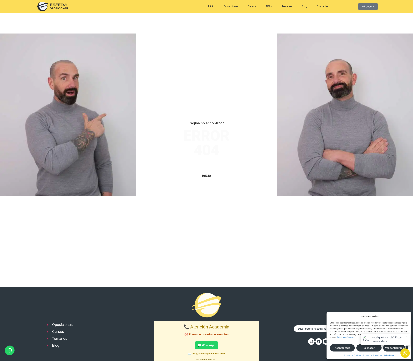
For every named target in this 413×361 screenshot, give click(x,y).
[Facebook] (318, 341)
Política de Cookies (345, 337)
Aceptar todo (342, 347)
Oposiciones (231, 6)
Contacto (322, 6)
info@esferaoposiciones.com (208, 353)
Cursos (252, 6)
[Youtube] (326, 341)
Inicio (211, 6)
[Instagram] (311, 341)
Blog (304, 6)
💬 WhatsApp (206, 345)
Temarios (287, 6)
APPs (269, 6)
